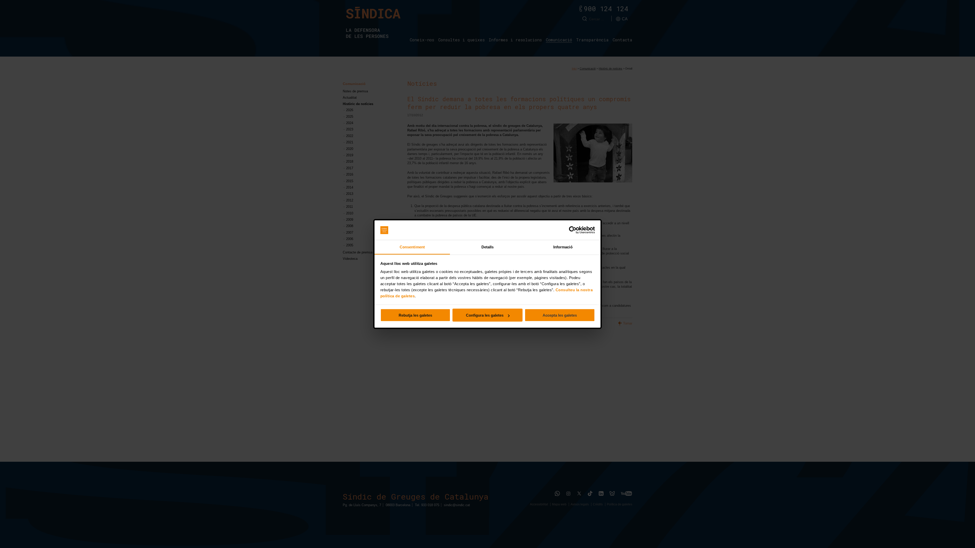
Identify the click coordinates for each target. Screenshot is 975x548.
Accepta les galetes (560, 315)
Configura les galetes (484, 315)
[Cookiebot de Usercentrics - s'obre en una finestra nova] (572, 230)
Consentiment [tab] (412, 247)
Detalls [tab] (487, 247)
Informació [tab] (563, 247)
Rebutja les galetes (415, 315)
